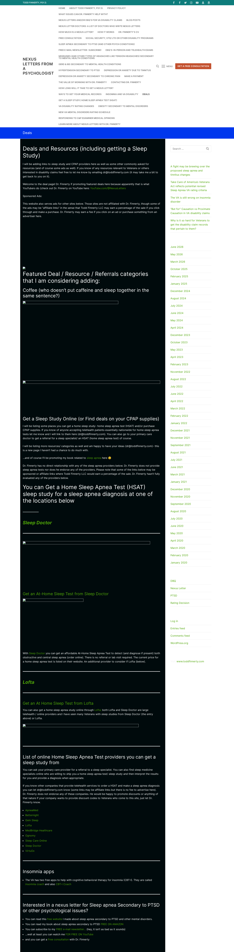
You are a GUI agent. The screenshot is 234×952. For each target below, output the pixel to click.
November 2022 (180, 371)
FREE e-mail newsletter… (71, 929)
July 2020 (176, 518)
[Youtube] (197, 2)
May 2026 (176, 254)
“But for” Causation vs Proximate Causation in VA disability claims (190, 211)
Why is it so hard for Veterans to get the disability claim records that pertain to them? (190, 224)
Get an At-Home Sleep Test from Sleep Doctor (66, 593)
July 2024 (176, 305)
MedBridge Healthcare (38, 830)
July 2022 (176, 386)
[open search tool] (157, 66)
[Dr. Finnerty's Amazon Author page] (208, 2)
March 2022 (177, 408)
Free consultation (58, 939)
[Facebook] (173, 2)
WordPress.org (179, 643)
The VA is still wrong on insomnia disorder (190, 199)
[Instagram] (191, 2)
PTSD (173, 595)
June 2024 (176, 313)
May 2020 (176, 533)
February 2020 (179, 555)
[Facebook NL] (179, 2)
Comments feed (180, 635)
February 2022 (179, 415)
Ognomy (30, 835)
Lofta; (97, 710)
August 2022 (178, 379)
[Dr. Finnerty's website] (203, 2)
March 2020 (177, 547)
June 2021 (176, 467)
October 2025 (179, 269)
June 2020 (176, 525)
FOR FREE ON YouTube (79, 934)
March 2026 (177, 261)
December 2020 (180, 489)
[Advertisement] (91, 244)
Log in (174, 621)
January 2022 (178, 423)
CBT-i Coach (63, 884)
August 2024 (178, 298)
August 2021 (178, 452)
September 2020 (180, 503)
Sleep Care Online (36, 840)
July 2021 (176, 459)
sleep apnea (94, 457)
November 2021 (180, 437)
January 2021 (178, 481)
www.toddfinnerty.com (190, 661)
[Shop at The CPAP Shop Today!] (24, 268)
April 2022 (176, 401)
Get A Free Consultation (193, 66)
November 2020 (180, 496)
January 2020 (178, 562)
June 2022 (176, 393)
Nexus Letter (178, 588)
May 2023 (176, 349)
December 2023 (180, 335)
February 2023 (179, 364)
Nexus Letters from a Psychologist (38, 66)
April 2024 (176, 327)
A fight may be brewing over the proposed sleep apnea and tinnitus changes (190, 170)
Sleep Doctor (37, 522)
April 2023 (176, 357)
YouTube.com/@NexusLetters (108, 188)
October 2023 (179, 342)
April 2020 (176, 540)
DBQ (173, 580)
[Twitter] (185, 2)
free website (55, 919)
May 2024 (176, 320)
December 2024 (180, 291)
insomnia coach (34, 884)
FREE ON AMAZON (112, 924)
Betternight (32, 815)
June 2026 (176, 246)
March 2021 (177, 474)
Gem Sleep (31, 820)
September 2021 (180, 445)
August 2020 (178, 511)
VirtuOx (30, 850)
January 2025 (178, 283)
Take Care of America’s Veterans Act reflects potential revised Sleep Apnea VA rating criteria (190, 186)
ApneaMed (31, 810)
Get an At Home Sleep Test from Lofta (58, 703)
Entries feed (177, 628)
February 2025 (179, 276)
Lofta (28, 682)
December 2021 (180, 430)
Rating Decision (179, 602)
